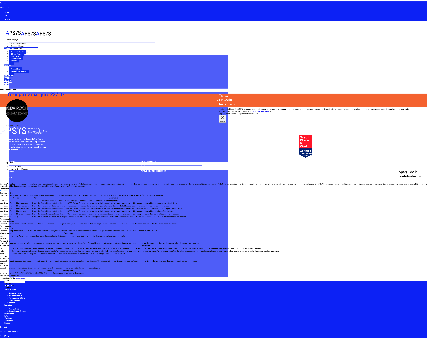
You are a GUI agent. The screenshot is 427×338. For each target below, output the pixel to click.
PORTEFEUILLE (148, 162)
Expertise (8, 305)
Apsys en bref (10, 289)
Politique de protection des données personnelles (335, 173)
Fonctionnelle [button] (5, 219)
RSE (6, 316)
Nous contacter (369, 173)
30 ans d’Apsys (17, 46)
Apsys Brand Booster (20, 169)
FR (1, 332)
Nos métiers (16, 167)
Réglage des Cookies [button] (227, 114)
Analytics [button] (3, 238)
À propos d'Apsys (8, 166)
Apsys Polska (4, 8)
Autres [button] (2, 263)
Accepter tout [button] (242, 114)
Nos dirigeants (7, 172)
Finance (14, 61)
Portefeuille (9, 314)
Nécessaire (7, 191)
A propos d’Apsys (18, 44)
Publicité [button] (3, 256)
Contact (3, 3)
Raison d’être (16, 49)
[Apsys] (28, 35)
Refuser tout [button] (253, 114)
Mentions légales (288, 173)
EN (5, 332)
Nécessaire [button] (4, 188)
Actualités (8, 321)
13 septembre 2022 (8, 89)
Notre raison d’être (17, 298)
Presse (359, 173)
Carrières (8, 318)
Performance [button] (5, 226)
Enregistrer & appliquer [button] (9, 276)
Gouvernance (16, 58)
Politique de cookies (305, 173)
